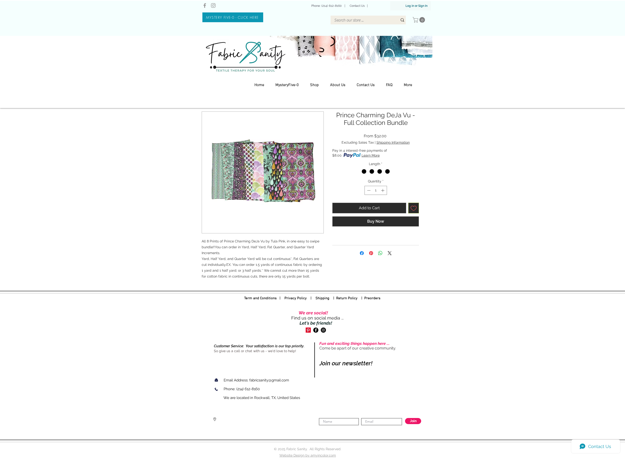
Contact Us (357, 6)
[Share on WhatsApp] (380, 253)
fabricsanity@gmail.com (269, 380)
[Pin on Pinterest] (371, 253)
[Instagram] (213, 5)
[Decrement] (368, 190)
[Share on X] (390, 253)
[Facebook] (205, 5)
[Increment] (383, 190)
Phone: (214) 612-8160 (327, 6)
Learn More (371, 155)
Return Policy (346, 298)
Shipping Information (393, 142)
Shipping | (325, 298)
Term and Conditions (260, 298)
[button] (419, 20)
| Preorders (368, 298)
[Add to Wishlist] (413, 208)
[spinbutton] (375, 190)
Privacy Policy (295, 298)
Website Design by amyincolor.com (307, 455)
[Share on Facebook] (362, 253)
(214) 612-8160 (248, 389)
